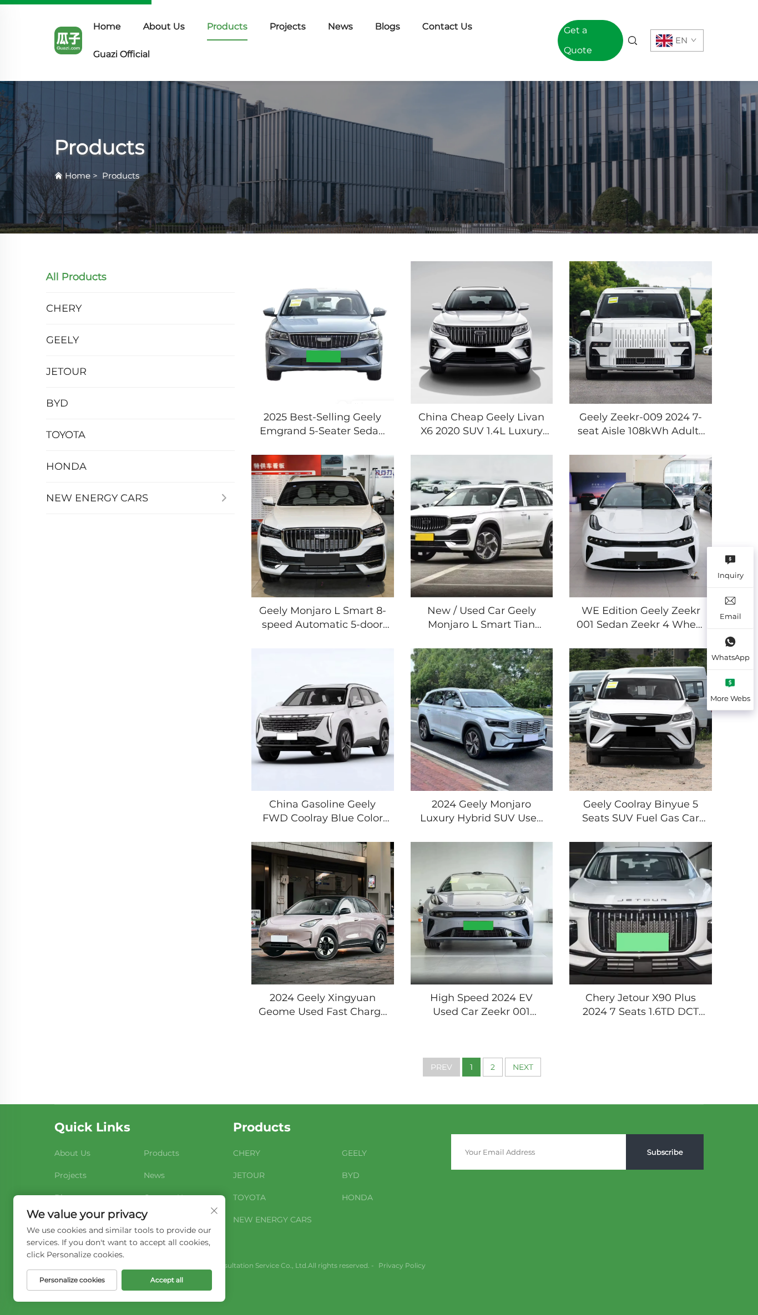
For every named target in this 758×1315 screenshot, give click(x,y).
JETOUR (66, 371)
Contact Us (447, 26)
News (340, 26)
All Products (76, 277)
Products (227, 26)
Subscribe (665, 1152)
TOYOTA (65, 435)
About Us (164, 26)
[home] (68, 39)
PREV (441, 1067)
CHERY (64, 308)
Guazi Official (121, 54)
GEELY (62, 340)
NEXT (523, 1067)
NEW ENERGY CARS (97, 498)
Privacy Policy (402, 1265)
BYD (57, 403)
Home (107, 26)
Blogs (387, 26)
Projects (288, 26)
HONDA (66, 466)
